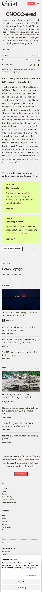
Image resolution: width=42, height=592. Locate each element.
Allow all (21, 582)
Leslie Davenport (7, 442)
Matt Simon (6, 358)
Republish (5, 554)
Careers (4, 524)
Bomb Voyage (12, 269)
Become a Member (8, 548)
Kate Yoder (9, 320)
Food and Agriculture (9, 502)
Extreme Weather (8, 500)
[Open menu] (38, 3)
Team (4, 518)
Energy (4, 488)
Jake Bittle (5, 346)
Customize (20, 588)
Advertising (6, 551)
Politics (4, 491)
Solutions (5, 494)
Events (4, 546)
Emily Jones (6, 429)
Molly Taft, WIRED (8, 333)
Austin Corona (7, 417)
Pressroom (5, 530)
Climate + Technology (33, 60)
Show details (31, 575)
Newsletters (6, 543)
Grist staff (5, 49)
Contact (5, 521)
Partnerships (6, 527)
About (4, 515)
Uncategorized (16, 274)
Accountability (7, 497)
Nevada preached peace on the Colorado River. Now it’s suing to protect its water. (20, 411)
